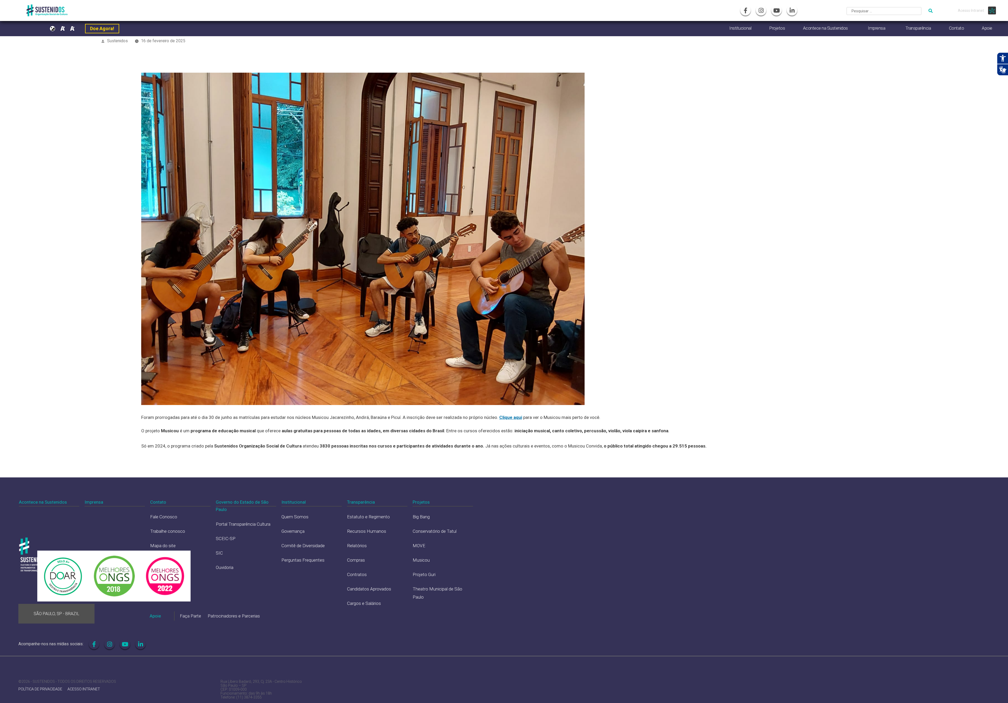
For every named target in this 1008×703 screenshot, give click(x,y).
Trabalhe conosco (167, 531)
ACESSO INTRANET (83, 689)
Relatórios (357, 545)
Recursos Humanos (366, 531)
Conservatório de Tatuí (434, 531)
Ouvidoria (224, 567)
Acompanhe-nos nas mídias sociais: (50, 643)
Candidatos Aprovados (369, 589)
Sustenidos (117, 40)
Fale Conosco (163, 516)
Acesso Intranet (971, 10)
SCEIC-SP (225, 538)
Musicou (421, 560)
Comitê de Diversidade (303, 545)
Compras (356, 560)
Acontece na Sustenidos (825, 28)
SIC (219, 553)
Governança (292, 531)
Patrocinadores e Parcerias (234, 616)
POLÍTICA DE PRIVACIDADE (40, 689)
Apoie (987, 28)
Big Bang (421, 516)
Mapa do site (163, 545)
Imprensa (876, 28)
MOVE (419, 545)
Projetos (777, 28)
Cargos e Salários (364, 603)
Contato (956, 28)
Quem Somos (294, 516)
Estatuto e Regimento (368, 516)
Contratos (357, 574)
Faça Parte (190, 616)
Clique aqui (510, 417)
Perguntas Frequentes (302, 560)
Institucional (740, 28)
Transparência (918, 28)
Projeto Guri (424, 574)
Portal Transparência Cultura (243, 524)
